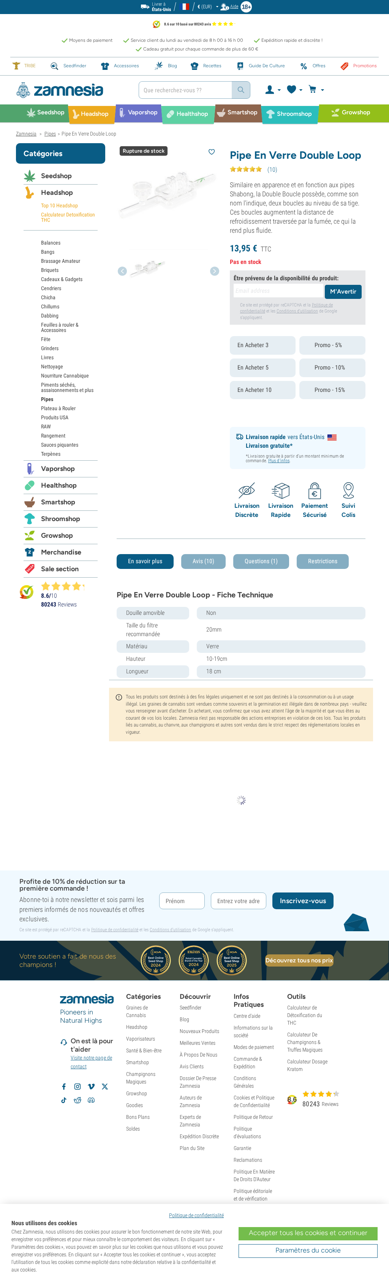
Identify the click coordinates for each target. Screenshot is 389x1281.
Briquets (50, 270)
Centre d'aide (247, 1016)
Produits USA (54, 417)
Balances (50, 243)
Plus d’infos (278, 460)
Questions (261, 561)
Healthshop (59, 485)
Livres (47, 357)
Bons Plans (138, 1117)
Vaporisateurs (140, 1039)
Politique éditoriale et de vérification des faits (253, 1198)
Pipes (47, 399)
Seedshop (56, 176)
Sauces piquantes (59, 445)
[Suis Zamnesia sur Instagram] (77, 1086)
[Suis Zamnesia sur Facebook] (64, 1086)
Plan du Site (192, 1148)
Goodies (134, 1105)
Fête (46, 339)
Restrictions (322, 561)
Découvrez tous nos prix (299, 960)
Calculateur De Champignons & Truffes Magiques (305, 1042)
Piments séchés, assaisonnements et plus (67, 387)
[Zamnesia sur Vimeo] (91, 1086)
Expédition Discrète (199, 1136)
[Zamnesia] (71, 90)
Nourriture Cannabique (65, 376)
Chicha (48, 297)
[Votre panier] (317, 90)
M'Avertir (343, 291)
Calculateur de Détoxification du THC (304, 1015)
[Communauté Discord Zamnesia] (91, 1100)
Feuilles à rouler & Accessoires (60, 327)
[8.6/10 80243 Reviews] (66, 586)
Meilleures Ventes (197, 1043)
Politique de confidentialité (114, 929)
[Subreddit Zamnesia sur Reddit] (77, 1100)
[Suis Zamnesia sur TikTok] (64, 1100)
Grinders (50, 348)
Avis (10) (203, 561)
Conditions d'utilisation (297, 311)
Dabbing (50, 316)
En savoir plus (145, 561)
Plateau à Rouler (58, 408)
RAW (46, 426)
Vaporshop (58, 468)
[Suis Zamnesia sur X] (105, 1086)
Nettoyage (52, 366)
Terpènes (50, 454)
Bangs (47, 252)
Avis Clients (192, 1066)
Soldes (133, 1129)
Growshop (57, 535)
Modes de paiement (254, 1047)
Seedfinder (190, 1008)
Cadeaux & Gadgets (61, 279)
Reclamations (248, 1160)
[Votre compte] (272, 90)
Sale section (60, 569)
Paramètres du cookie (308, 1250)
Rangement (53, 436)
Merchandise (61, 552)
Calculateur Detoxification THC (68, 217)
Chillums (50, 306)
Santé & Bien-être (143, 1050)
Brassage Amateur (60, 261)
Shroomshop (60, 519)
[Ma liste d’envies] (294, 90)
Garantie (242, 1148)
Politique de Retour (253, 1117)
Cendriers (51, 288)
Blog (184, 1019)
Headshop (57, 192)
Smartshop (58, 502)
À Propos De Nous (198, 1055)
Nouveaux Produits (199, 1031)
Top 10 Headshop (59, 205)
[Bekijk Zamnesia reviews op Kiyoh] (26, 591)
